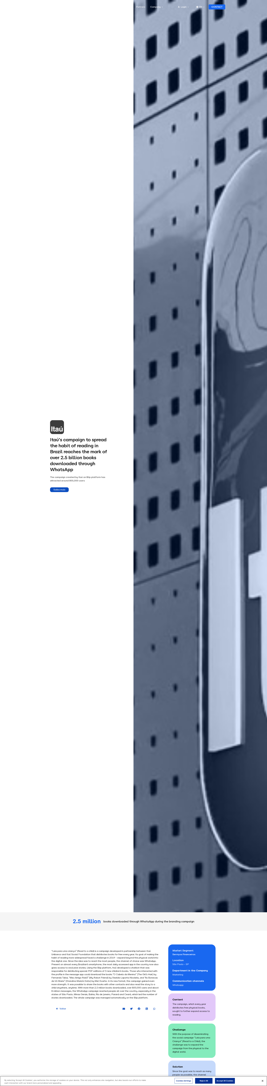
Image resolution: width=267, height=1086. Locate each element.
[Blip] (47, 7)
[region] (133, 1081)
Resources (122, 6)
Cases (108, 6)
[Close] (262, 1081)
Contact (216, 6)
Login (183, 6)
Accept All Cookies (225, 1081)
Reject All (204, 1081)
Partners (140, 6)
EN (200, 6)
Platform (73, 6)
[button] (124, 1009)
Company (155, 6)
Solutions (92, 6)
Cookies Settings (183, 1081)
